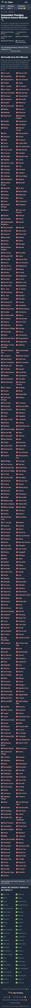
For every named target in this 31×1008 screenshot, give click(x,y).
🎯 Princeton (5, 681)
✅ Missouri (19, 922)
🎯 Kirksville (5, 156)
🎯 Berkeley (20, 244)
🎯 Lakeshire (5, 615)
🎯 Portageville (6, 436)
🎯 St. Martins (6, 655)
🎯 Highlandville (22, 695)
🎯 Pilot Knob (21, 823)
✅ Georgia (4, 905)
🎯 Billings (20, 678)
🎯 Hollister (20, 345)
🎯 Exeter (4, 790)
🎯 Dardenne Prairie (5, 184)
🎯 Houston (20, 510)
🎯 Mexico (5, 210)
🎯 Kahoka (20, 522)
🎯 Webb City (21, 195)
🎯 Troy (19, 166)
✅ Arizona (19, 908)
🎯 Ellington (5, 726)
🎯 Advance (5, 624)
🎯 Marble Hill (21, 601)
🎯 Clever (4, 452)
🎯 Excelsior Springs (5, 206)
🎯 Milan (4, 559)
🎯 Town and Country (20, 211)
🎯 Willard (4, 299)
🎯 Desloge (20, 328)
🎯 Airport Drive (22, 743)
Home (5, 12)
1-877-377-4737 (15, 51)
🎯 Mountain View (7, 468)
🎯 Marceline (21, 507)
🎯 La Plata (5, 634)
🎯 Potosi (19, 332)
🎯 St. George (6, 522)
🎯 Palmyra (20, 397)
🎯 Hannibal (20, 153)
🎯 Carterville (6, 529)
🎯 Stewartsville (22, 808)
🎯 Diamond (5, 730)
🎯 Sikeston (5, 166)
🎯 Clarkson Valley (8, 471)
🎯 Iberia (4, 802)
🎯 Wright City (6, 366)
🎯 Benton (5, 740)
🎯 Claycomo (6, 592)
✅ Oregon (4, 922)
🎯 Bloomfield (6, 549)
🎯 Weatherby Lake (6, 518)
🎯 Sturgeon (20, 720)
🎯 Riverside (5, 406)
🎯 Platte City (21, 234)
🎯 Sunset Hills (21, 259)
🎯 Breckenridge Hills (22, 351)
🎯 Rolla (4, 140)
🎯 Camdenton (21, 376)
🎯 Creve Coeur (6, 150)
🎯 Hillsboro (20, 413)
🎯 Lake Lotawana (7, 504)
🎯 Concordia (6, 487)
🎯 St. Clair (5, 296)
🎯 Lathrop (20, 526)
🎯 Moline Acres (22, 487)
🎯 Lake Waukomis (23, 740)
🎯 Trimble (5, 866)
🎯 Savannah (5, 319)
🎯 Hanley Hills (21, 504)
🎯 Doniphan (5, 536)
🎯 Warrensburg (22, 133)
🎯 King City (20, 707)
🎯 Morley (19, 839)
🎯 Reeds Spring (7, 748)
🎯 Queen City (6, 859)
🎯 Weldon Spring (22, 309)
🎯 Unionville (20, 562)
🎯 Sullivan (20, 237)
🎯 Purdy (19, 675)
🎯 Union (4, 201)
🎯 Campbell (20, 552)
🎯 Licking (20, 423)
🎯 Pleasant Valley (8, 429)
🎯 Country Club (7, 478)
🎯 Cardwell (5, 856)
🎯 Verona (5, 876)
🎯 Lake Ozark (21, 549)
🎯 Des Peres (6, 253)
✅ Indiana (19, 926)
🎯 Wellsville (5, 665)
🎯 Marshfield (6, 276)
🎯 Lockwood (6, 733)
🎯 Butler (19, 391)
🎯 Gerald (19, 628)
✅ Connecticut (21, 944)
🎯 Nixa (4, 133)
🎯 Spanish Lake (22, 156)
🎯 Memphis (20, 546)
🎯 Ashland (5, 394)
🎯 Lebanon (20, 173)
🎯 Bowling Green (7, 309)
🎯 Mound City (6, 698)
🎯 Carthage (5, 170)
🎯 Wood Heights (7, 829)
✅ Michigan (20, 912)
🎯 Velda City (21, 618)
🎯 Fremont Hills (22, 726)
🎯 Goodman (5, 643)
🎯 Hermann (5, 491)
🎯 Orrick (19, 774)
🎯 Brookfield (21, 372)
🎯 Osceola (20, 730)
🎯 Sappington (21, 276)
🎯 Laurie (4, 717)
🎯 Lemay (19, 160)
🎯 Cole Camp (6, 672)
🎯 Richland (20, 555)
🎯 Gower (4, 605)
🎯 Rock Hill (5, 342)
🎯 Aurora (4, 263)
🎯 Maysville (5, 688)
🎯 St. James (6, 388)
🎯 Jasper (4, 713)
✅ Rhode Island (21, 933)
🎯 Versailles (21, 478)
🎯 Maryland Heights (20, 117)
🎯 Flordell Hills (6, 777)
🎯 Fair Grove (6, 588)
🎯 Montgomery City (22, 457)
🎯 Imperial (20, 369)
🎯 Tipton (4, 413)
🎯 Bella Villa (20, 811)
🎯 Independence (7, 80)
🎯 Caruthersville (7, 315)
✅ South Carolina (6, 954)
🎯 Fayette (5, 456)
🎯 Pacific (19, 219)
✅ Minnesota (5, 915)
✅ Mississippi (20, 961)
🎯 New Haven (21, 517)
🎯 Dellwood (5, 325)
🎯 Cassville (20, 379)
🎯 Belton (4, 128)
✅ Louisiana (5, 940)
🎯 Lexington (6, 356)
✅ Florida (19, 898)
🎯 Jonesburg (6, 826)
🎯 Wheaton (20, 833)
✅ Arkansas (20, 958)
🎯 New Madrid (6, 439)
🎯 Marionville (21, 497)
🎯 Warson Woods (23, 536)
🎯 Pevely (19, 292)
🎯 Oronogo (20, 461)
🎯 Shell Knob (6, 685)
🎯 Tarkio (19, 608)
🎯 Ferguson (20, 140)
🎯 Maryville (5, 188)
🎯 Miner (19, 723)
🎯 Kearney (20, 215)
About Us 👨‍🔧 (6, 997)
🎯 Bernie (4, 542)
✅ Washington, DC (22, 905)
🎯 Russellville (6, 767)
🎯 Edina (4, 678)
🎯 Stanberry (21, 658)
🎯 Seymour (5, 526)
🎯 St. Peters (6, 89)
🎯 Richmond (6, 305)
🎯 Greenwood (6, 302)
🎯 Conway (20, 787)
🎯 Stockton (5, 532)
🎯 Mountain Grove (8, 338)
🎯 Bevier (4, 833)
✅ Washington (6, 912)
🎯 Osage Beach (22, 338)
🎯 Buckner (20, 429)
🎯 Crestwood (21, 201)
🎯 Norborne (20, 852)
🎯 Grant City (21, 780)
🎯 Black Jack (21, 282)
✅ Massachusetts (7, 908)
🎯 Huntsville (6, 595)
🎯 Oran (19, 649)
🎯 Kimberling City (22, 426)
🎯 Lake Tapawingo (20, 818)
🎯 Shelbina (5, 578)
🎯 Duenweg (20, 615)
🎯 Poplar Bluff (21, 143)
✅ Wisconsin (5, 933)
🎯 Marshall (20, 183)
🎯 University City (7, 106)
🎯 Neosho (5, 195)
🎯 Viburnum (5, 849)
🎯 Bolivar (4, 215)
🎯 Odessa (5, 322)
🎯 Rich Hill (5, 628)
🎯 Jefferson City (22, 89)
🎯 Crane (4, 621)
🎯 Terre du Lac (7, 464)
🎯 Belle (19, 598)
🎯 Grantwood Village (6, 753)
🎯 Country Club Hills (22, 644)
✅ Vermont (5, 983)
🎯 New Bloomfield (8, 839)
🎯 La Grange (21, 733)
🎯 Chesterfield (21, 96)
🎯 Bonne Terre (6, 282)
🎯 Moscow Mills (22, 406)
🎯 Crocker (20, 698)
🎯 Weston (5, 552)
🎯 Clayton (20, 163)
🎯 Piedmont (5, 539)
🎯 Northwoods (6, 382)
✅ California (20, 894)
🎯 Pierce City (21, 631)
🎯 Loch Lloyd (6, 770)
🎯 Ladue (19, 256)
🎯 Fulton (4, 191)
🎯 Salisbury (20, 588)
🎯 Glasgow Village (8, 328)
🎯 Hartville (5, 869)
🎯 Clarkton (5, 668)
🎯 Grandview (21, 125)
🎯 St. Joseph (6, 86)
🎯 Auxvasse (20, 710)
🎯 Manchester (21, 150)
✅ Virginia (19, 930)
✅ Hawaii (19, 947)
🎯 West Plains (21, 191)
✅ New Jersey (20, 965)
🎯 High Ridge (6, 359)
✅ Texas (4, 901)
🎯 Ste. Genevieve (7, 362)
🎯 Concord (5, 153)
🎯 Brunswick (21, 767)
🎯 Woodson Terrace (20, 383)
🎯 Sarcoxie (5, 585)
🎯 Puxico (19, 752)
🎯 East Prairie (6, 410)
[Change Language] (26, 2)
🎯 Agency (20, 843)
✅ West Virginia (21, 975)
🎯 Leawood (20, 836)
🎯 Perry (19, 829)
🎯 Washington (6, 179)
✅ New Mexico (6, 951)
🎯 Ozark (4, 143)
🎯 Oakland (5, 618)
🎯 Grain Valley (21, 176)
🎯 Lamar (19, 366)
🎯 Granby (5, 510)
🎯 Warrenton (21, 231)
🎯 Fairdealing (6, 811)
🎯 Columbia (20, 76)
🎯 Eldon (4, 335)
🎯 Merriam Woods (23, 542)
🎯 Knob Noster (6, 449)
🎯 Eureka (4, 198)
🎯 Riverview (20, 442)
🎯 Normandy (6, 332)
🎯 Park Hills (5, 259)
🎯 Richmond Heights (6, 248)
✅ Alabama (19, 951)
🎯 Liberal (19, 814)
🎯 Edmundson (21, 764)
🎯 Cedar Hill (5, 546)
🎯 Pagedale (20, 416)
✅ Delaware (20, 979)
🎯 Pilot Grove (21, 793)
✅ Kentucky (20, 940)
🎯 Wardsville (21, 582)
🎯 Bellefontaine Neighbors (7, 223)
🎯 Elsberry (20, 514)
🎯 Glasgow (20, 685)
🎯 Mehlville (5, 113)
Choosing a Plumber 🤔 (19, 997)
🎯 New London (6, 710)
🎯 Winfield (5, 598)
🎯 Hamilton (5, 565)
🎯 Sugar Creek (6, 419)
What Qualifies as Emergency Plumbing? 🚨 (15, 1000)
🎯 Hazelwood (21, 121)
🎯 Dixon (19, 605)
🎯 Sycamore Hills (22, 846)
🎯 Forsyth (20, 272)
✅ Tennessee (20, 937)
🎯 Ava (18, 439)
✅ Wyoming (20, 983)
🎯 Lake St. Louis (7, 163)
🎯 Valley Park (6, 286)
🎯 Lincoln (20, 655)
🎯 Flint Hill (20, 783)
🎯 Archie (4, 652)
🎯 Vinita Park (21, 501)
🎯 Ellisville (20, 228)
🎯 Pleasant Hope (7, 872)
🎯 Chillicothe (6, 231)
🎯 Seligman (5, 760)
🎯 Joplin (19, 83)
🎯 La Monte (20, 668)
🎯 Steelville (5, 569)
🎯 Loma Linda (6, 787)
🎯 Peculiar (5, 312)
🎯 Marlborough (7, 501)
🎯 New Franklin (7, 695)
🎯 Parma (4, 862)
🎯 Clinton (5, 244)
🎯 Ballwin (5, 109)
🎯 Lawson (5, 484)
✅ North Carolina (6, 930)
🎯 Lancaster (6, 793)
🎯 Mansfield (6, 649)
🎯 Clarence (20, 797)
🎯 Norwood (5, 852)
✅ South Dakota (6, 975)
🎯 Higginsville (21, 342)
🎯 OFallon (5, 83)
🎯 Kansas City (21, 73)
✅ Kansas (19, 954)
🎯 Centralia (5, 369)
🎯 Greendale (6, 846)
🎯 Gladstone (6, 116)
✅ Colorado (19, 915)
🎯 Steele (19, 539)
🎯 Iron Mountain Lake (22, 803)
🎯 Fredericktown (7, 372)
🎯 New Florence (7, 823)
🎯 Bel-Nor (20, 611)
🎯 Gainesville (6, 814)
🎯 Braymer (20, 757)
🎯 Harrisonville (7, 228)
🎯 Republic (5, 160)
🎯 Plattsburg (21, 494)
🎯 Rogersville (21, 394)
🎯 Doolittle (20, 872)
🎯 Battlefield (21, 286)
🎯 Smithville (5, 219)
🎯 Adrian (4, 575)
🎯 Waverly (20, 760)
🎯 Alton (4, 764)
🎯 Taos (19, 665)
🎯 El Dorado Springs (5, 399)
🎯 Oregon (20, 790)
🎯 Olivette (5, 272)
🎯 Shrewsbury (6, 292)
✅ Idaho (4, 961)
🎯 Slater (19, 559)
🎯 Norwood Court (8, 720)
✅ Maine (19, 972)
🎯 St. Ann (20, 188)
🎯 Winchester (21, 592)
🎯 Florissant (6, 96)
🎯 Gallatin (5, 562)
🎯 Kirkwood (20, 113)
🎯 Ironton (20, 474)
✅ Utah (3, 937)
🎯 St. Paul (5, 474)
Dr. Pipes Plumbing (13, 1006)
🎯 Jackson (5, 173)
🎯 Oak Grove (6, 266)
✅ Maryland (5, 919)
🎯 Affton (4, 146)
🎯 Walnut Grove (7, 783)
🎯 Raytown (20, 109)
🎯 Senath (20, 572)
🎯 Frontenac (21, 403)
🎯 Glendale (20, 299)
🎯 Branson (5, 125)
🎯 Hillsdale (20, 585)
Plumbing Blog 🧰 (15, 1003)
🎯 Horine (19, 672)
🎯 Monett (5, 241)
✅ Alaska (4, 968)
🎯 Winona (20, 634)
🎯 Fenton (4, 391)
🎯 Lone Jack (21, 624)
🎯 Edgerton (20, 862)
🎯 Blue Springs (22, 93)
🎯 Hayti (19, 433)
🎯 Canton (20, 491)
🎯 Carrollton (21, 410)
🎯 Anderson (20, 532)
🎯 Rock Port (6, 658)
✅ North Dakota (6, 972)
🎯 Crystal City (21, 335)
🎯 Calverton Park (22, 638)
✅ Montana (5, 979)
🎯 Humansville (6, 691)
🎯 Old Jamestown (23, 146)
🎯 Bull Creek (21, 856)
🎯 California (21, 359)
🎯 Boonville (5, 237)
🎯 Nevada (20, 247)
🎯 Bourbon (20, 578)
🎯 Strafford (5, 481)
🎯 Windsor (20, 449)
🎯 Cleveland (5, 843)
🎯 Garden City (6, 572)
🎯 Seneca (20, 484)
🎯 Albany (19, 565)
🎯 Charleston (21, 312)
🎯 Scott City (21, 322)
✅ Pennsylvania (21, 901)
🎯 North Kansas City (7, 351)
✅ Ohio (3, 926)
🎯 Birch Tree (21, 849)
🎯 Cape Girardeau (8, 93)
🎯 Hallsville (5, 582)
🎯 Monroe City (21, 481)
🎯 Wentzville (21, 99)
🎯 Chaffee (20, 436)
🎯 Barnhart (20, 296)
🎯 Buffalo (5, 423)
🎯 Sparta (19, 529)
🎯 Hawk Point (21, 826)
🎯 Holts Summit (22, 362)
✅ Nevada (19, 919)
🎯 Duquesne (21, 569)
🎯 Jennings (5, 176)
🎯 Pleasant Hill (6, 256)
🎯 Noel (4, 555)
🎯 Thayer (4, 442)
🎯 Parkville (5, 279)
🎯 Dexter (19, 241)
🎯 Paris (4, 662)
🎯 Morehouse (21, 748)
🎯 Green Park (21, 468)
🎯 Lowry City (21, 866)
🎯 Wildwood (21, 103)
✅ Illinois (4, 898)
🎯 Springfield (6, 76)
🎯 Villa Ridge (21, 471)
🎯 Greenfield (6, 631)
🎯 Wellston (5, 494)
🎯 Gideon (20, 713)
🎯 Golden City (6, 817)
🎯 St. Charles (21, 86)
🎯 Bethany (5, 426)
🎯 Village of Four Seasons (7, 346)
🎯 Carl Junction (22, 263)
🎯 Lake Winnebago (5, 639)
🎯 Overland (20, 170)
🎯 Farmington (6, 99)
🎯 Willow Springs (7, 507)
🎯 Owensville (21, 446)
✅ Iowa (3, 958)
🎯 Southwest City (23, 717)
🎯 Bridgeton (21, 205)
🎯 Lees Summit (22, 80)
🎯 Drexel (4, 723)
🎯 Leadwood (21, 662)
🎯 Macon (19, 315)
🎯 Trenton (20, 302)
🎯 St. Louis (5, 73)
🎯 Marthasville (21, 652)
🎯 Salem (19, 325)
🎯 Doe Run (5, 707)
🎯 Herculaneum (7, 379)
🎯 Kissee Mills (6, 701)
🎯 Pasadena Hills (7, 736)
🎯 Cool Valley (6, 675)
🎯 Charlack (20, 621)
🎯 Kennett (20, 222)
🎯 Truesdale (21, 736)
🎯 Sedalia (5, 121)
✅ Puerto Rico (5, 965)
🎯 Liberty (19, 106)
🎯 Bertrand (5, 808)
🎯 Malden (5, 376)
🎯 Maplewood (21, 266)
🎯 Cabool (4, 514)
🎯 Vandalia (20, 388)
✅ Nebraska (5, 947)
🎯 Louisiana (20, 419)
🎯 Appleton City (22, 688)
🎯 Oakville (5, 103)
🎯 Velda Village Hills (22, 702)
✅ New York (5, 894)
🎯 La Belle (20, 859)
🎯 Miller (4, 836)
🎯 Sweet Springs (7, 611)
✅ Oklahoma (5, 944)
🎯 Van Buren (6, 780)
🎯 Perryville (20, 253)
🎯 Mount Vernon (22, 356)
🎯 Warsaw (20, 464)
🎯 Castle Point (6, 446)
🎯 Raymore (5, 137)
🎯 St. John (5, 289)
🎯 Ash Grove (6, 608)
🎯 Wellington (6, 774)
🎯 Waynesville (21, 319)
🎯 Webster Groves (20, 129)
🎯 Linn (18, 575)
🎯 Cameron (5, 234)
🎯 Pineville (20, 770)
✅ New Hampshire (22, 968)
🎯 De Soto (20, 279)
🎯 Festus (19, 198)
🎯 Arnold (19, 137)
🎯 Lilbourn (20, 691)
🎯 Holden (5, 497)
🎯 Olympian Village (5, 798)
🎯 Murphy (20, 269)
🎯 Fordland (5, 757)
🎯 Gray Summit (22, 452)
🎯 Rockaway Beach (6, 744)
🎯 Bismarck (5, 601)
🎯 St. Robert (21, 289)
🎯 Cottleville (21, 305)
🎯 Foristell (20, 869)
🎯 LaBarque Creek (23, 595)
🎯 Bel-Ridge (5, 461)
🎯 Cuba (4, 416)
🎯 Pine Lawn (6, 403)
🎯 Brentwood (6, 269)
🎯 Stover (19, 681)
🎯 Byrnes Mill (6, 433)
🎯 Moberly (20, 179)
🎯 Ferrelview (21, 777)
